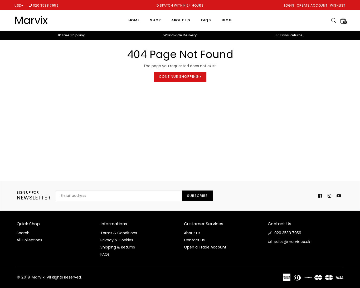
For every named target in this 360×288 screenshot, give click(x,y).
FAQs (206, 20)
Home (134, 20)
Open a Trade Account (205, 247)
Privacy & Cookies (116, 240)
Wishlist (338, 5)
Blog (227, 20)
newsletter (34, 196)
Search (23, 233)
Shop (155, 20)
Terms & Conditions (118, 233)
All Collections (29, 240)
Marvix (31, 20)
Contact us (194, 240)
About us (180, 20)
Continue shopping (179, 76)
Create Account (312, 5)
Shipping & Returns (117, 247)
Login (289, 5)
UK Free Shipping (71, 35)
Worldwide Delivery (180, 35)
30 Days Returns (289, 35)
